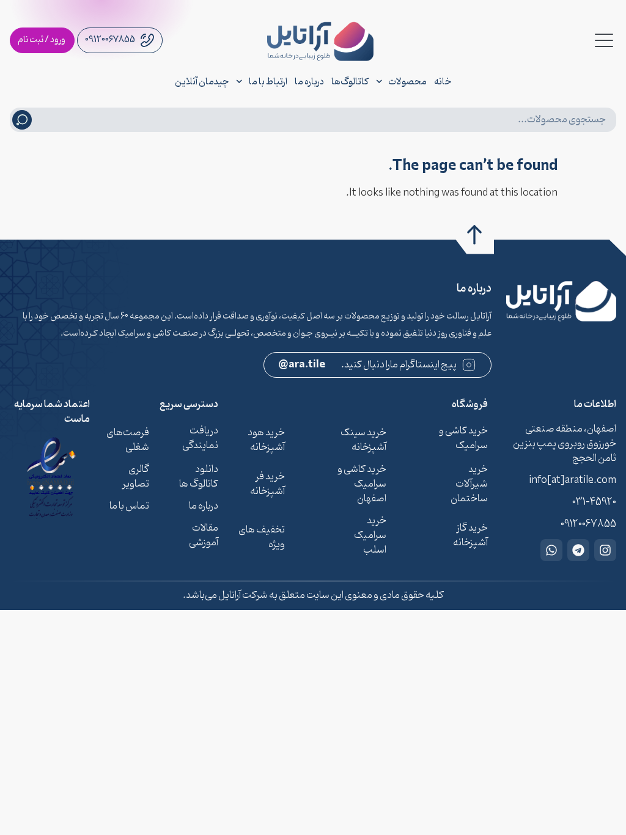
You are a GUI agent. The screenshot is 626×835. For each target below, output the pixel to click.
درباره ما (309, 82)
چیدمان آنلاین (202, 82)
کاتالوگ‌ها (350, 82)
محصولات (407, 82)
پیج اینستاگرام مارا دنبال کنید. (368, 365)
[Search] (22, 120)
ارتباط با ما (268, 82)
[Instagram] (605, 550)
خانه (442, 82)
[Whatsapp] (551, 550)
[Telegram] (578, 550)
